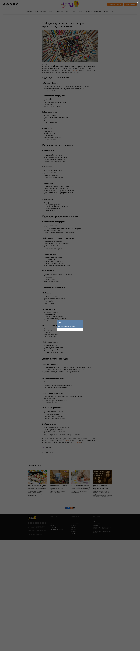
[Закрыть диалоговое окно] (137, 2)
